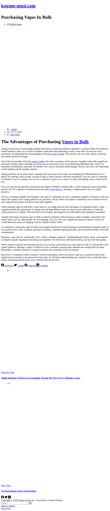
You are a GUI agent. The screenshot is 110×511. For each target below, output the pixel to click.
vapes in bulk (58, 154)
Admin (14, 129)
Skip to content (8, 506)
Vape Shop (15, 134)
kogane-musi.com (18, 5)
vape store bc (56, 189)
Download (6, 508)
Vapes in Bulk (75, 141)
